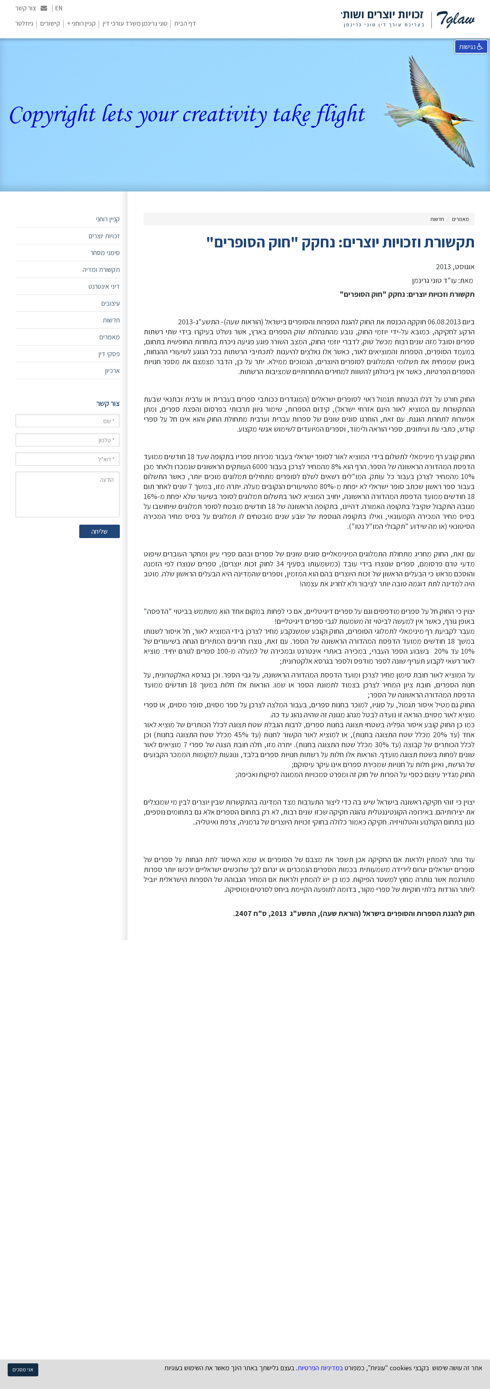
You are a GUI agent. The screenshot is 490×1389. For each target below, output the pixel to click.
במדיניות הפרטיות (320, 1367)
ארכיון (112, 370)
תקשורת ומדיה (101, 269)
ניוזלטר (24, 23)
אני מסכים (23, 1369)
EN (58, 8)
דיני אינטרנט (104, 286)
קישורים (50, 23)
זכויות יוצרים (104, 235)
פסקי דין (109, 353)
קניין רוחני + (81, 23)
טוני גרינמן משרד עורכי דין (135, 23)
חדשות (437, 219)
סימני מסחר (105, 252)
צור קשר (25, 8)
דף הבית (185, 23)
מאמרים (460, 219)
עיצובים (110, 303)
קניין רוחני (108, 218)
